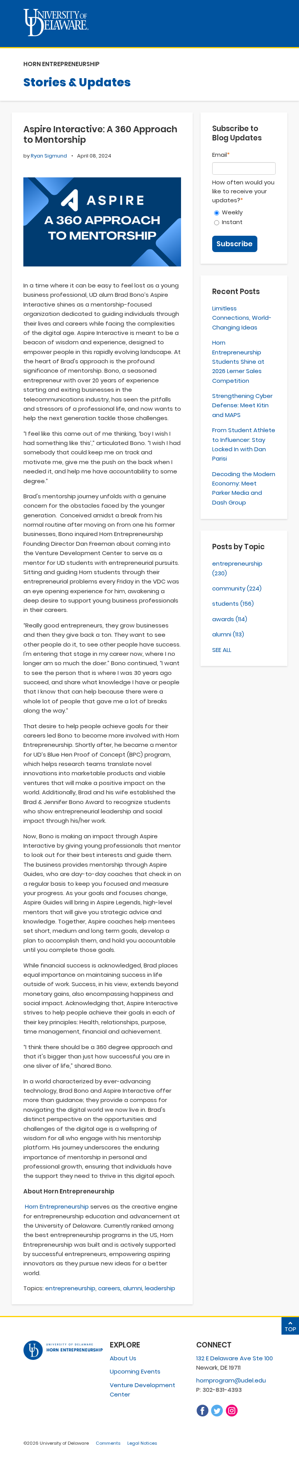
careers (109, 1288)
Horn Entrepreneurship (57, 1206)
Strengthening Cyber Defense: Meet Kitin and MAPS (242, 405)
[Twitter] (217, 1415)
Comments (108, 1443)
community (237, 588)
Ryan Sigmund (49, 155)
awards (229, 619)
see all (221, 650)
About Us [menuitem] (123, 1358)
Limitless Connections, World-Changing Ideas (242, 317)
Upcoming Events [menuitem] (135, 1371)
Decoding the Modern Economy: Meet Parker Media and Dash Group (243, 488)
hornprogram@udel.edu (231, 1380)
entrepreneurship (70, 1288)
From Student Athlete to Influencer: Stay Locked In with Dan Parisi (243, 444)
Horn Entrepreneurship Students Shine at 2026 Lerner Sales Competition (238, 361)
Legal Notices (142, 1443)
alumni (132, 1288)
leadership (160, 1288)
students (233, 603)
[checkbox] (244, 217)
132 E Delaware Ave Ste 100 (234, 1358)
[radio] (244, 212)
